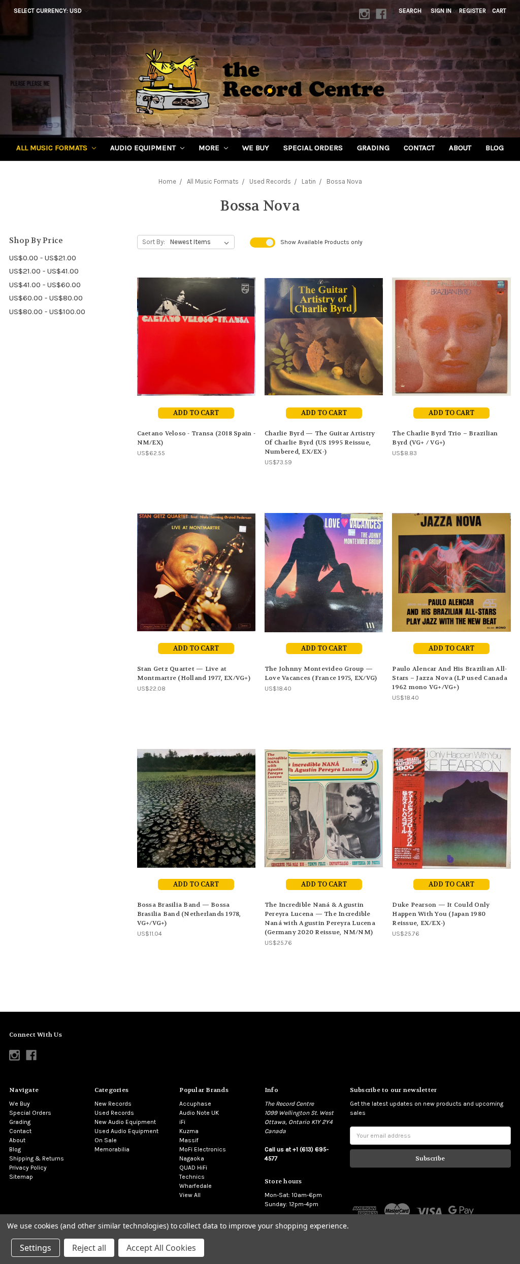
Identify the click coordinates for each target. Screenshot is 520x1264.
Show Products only (321, 242)
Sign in (441, 10)
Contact (419, 147)
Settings (35, 1247)
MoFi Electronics (202, 1149)
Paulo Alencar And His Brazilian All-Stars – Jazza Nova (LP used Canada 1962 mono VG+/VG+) (449, 678)
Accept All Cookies (161, 1247)
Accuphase (195, 1103)
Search (410, 10)
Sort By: (153, 242)
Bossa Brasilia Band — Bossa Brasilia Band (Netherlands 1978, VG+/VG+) (189, 914)
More (210, 147)
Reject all (89, 1247)
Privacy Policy (28, 1167)
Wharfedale (195, 1185)
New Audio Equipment (125, 1121)
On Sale (105, 1140)
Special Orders (313, 147)
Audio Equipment (144, 147)
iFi (182, 1121)
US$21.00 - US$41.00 (44, 271)
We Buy (255, 147)
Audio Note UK (199, 1112)
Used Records (114, 1112)
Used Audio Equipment (126, 1131)
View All (190, 1195)
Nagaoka (191, 1158)
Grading (373, 147)
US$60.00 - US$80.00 (46, 297)
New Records (113, 1103)
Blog (494, 147)
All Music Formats (52, 147)
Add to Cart (196, 412)
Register (472, 10)
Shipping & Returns (36, 1158)
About (460, 147)
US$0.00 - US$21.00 (42, 257)
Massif (189, 1140)
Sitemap (21, 1176)
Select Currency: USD (48, 10)
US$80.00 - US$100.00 (47, 311)
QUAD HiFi (193, 1167)
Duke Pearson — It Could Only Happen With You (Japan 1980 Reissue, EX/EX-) (441, 914)
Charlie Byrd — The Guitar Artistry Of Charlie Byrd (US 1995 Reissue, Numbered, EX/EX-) (320, 442)
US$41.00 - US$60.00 (45, 284)
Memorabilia (111, 1149)
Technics (192, 1176)
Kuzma (189, 1131)
